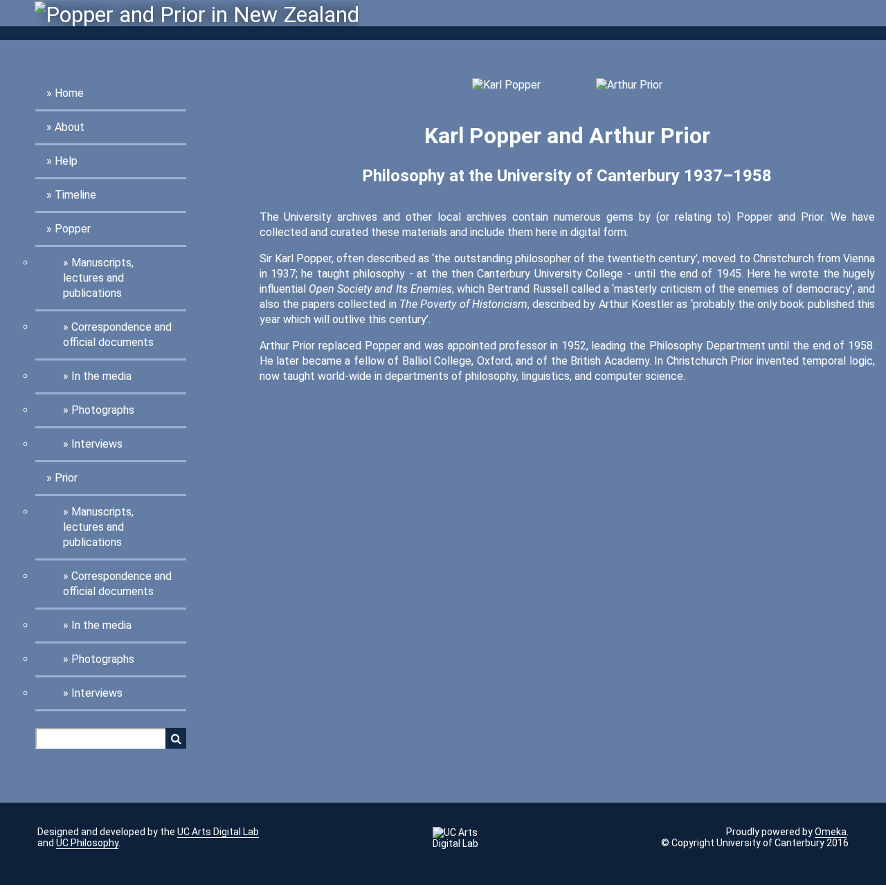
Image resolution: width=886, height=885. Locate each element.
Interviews (97, 443)
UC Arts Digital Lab (218, 831)
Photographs (102, 410)
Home (69, 93)
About (69, 127)
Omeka (831, 831)
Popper (73, 228)
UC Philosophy (87, 842)
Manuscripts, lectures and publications (98, 278)
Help (66, 160)
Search (175, 738)
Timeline (75, 194)
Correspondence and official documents (117, 334)
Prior (66, 477)
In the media (101, 376)
